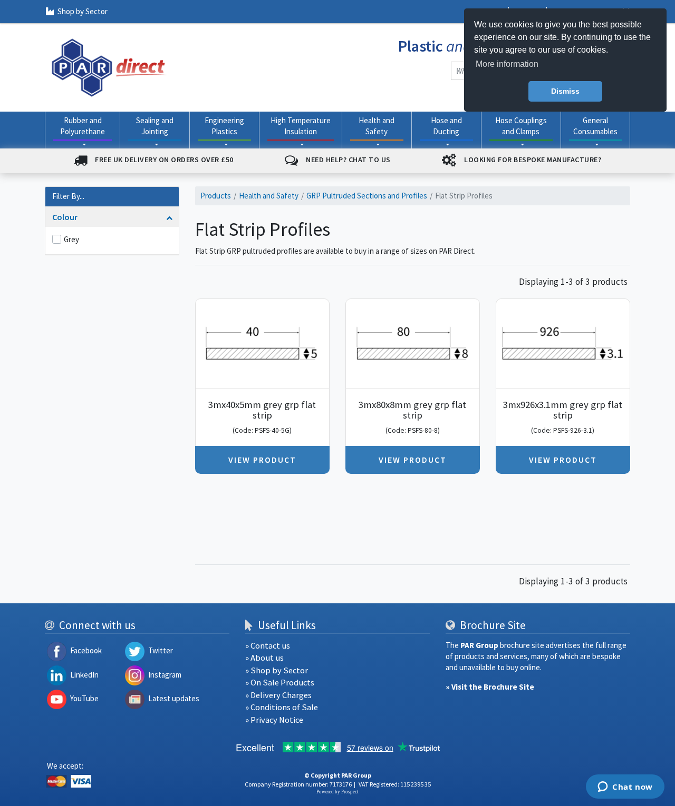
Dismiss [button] (565, 91)
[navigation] (109, 67)
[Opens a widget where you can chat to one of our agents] (625, 787)
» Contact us (267, 645)
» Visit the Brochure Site (490, 687)
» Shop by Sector (276, 670)
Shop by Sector (82, 11)
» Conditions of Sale (281, 707)
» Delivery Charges (278, 695)
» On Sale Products (279, 682)
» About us (264, 657)
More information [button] (507, 63)
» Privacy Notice (274, 719)
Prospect (350, 791)
